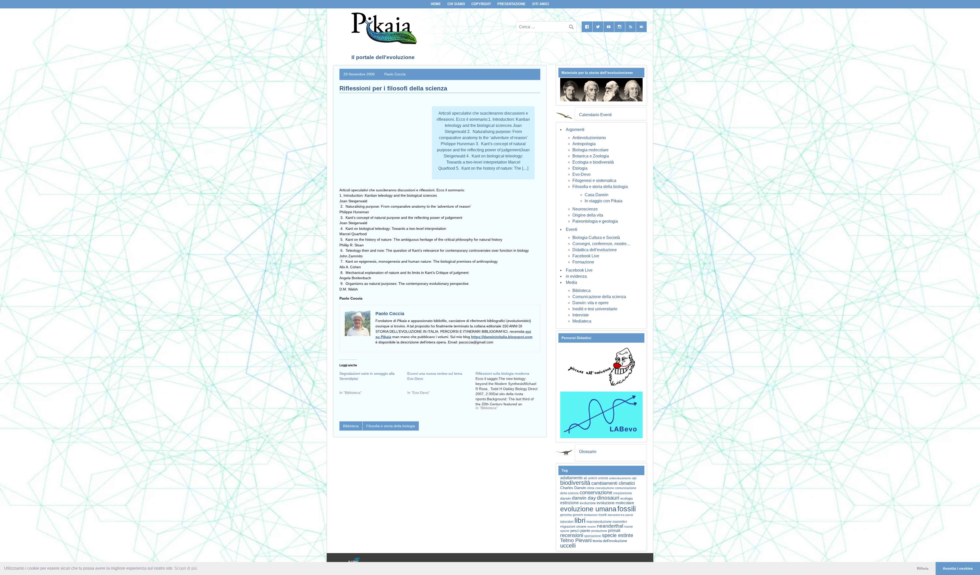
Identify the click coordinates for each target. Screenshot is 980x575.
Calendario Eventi (595, 115)
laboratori (566, 521)
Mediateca (581, 321)
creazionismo (622, 493)
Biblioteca (351, 426)
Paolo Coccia (395, 74)
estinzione (569, 502)
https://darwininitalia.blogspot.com (501, 337)
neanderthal (610, 526)
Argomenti (575, 129)
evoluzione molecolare (615, 503)
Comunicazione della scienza (599, 297)
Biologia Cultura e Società (596, 237)
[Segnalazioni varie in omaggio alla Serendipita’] (373, 385)
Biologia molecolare (590, 150)
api (634, 478)
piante (585, 531)
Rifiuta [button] (922, 568)
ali (585, 478)
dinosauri (608, 498)
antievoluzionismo (620, 478)
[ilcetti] (354, 561)
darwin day (584, 498)
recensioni (571, 535)
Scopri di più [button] (185, 568)
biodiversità (575, 482)
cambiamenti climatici (613, 483)
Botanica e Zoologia (590, 156)
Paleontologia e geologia (595, 221)
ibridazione (590, 514)
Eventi (571, 229)
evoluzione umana (588, 509)
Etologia (579, 168)
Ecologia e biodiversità (593, 162)
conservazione (596, 492)
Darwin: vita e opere (590, 303)
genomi (578, 515)
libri (579, 520)
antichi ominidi (598, 478)
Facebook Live (585, 256)
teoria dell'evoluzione (610, 541)
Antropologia (584, 144)
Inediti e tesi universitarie (594, 309)
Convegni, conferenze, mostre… (601, 244)
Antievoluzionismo (589, 138)
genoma (566, 514)
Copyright (481, 4)
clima (590, 488)
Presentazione (511, 4)
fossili (626, 508)
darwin (565, 498)
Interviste (580, 315)
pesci (574, 531)
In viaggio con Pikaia (603, 201)
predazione (599, 530)
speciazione (592, 536)
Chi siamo (456, 4)
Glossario (587, 451)
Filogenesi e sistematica (594, 180)
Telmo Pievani (576, 540)
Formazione (583, 262)
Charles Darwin (573, 488)
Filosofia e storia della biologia (390, 426)
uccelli (568, 545)
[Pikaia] (383, 42)
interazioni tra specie (620, 514)
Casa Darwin (596, 195)
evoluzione (588, 503)
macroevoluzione (598, 522)
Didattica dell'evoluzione (594, 250)
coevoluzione (604, 488)
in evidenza (576, 276)
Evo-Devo (581, 174)
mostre (591, 526)
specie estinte (617, 535)
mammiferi (619, 522)
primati (614, 530)
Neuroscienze (585, 209)
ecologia (626, 498)
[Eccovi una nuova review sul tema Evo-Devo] (441, 385)
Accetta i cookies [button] (958, 568)
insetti (602, 515)
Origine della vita (587, 215)
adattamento (571, 478)
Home (436, 4)
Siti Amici (540, 4)
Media (571, 282)
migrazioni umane (573, 526)
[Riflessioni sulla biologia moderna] (509, 392)
